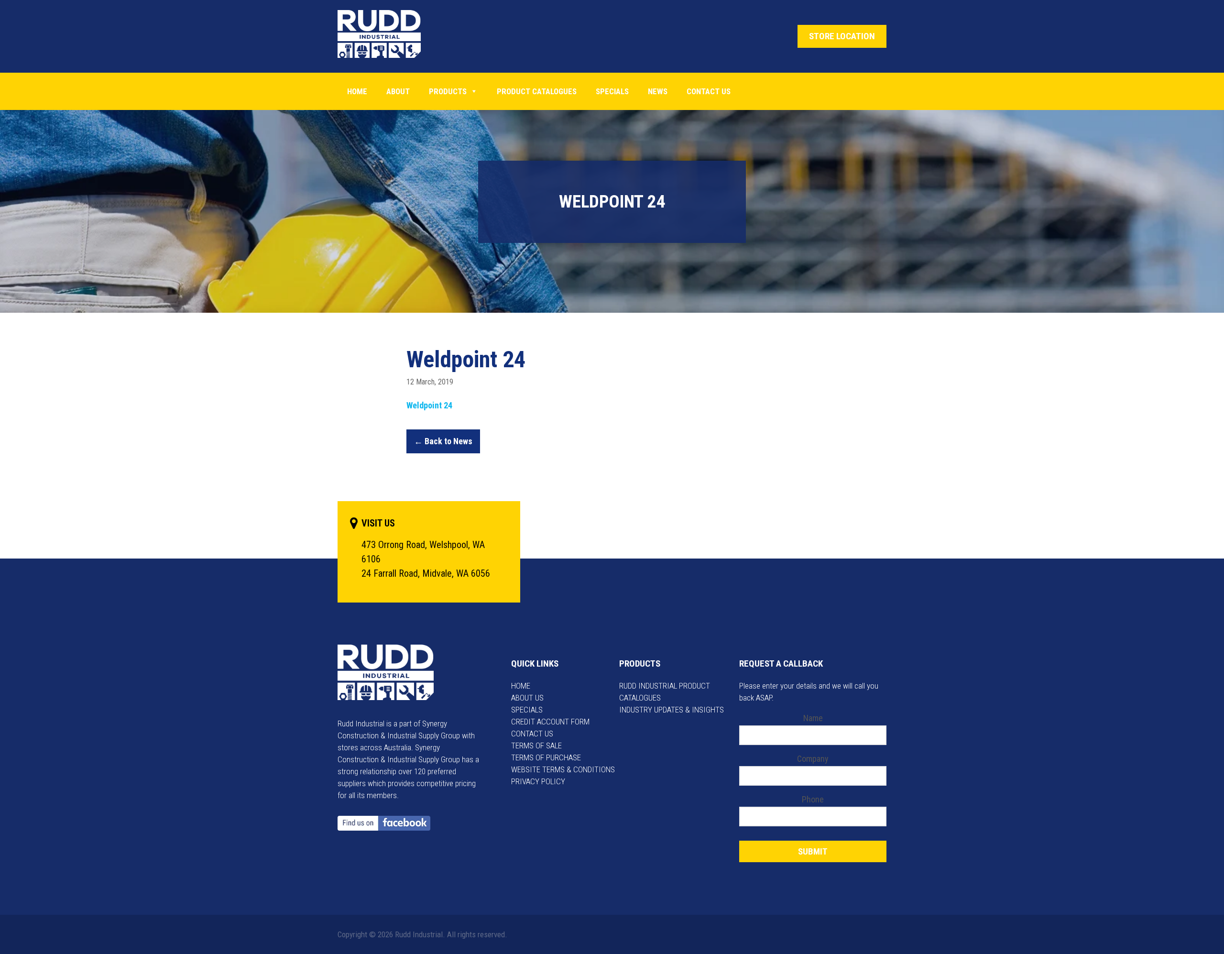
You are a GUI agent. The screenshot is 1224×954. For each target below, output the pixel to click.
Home (357, 91)
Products (448, 91)
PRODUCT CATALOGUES (537, 91)
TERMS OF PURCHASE (546, 757)
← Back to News (443, 441)
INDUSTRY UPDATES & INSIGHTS (671, 709)
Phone (813, 799)
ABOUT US (527, 697)
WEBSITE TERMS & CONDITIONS (563, 769)
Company (813, 759)
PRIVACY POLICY (538, 781)
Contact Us (709, 91)
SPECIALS (527, 709)
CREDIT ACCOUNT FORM (550, 721)
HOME (520, 686)
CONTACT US (532, 733)
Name (813, 718)
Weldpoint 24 (429, 405)
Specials (612, 91)
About (398, 91)
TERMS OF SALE (536, 745)
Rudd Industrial (387, 34)
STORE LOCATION (842, 36)
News (657, 91)
